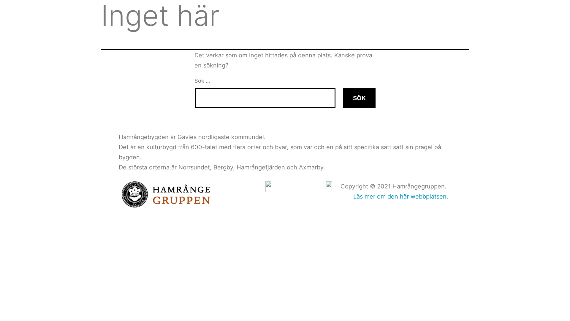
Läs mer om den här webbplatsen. (400, 196)
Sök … (202, 81)
